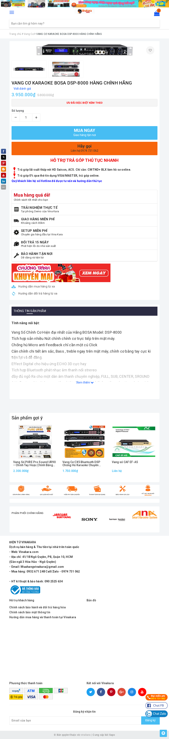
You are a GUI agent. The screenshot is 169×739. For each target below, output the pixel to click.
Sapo (112, 734)
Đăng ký (150, 720)
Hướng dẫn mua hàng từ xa (36, 286)
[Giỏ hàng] (155, 14)
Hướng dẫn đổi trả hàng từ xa (37, 293)
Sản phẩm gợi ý (27, 417)
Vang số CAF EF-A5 (125, 462)
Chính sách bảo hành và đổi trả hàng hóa (37, 607)
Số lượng (18, 110)
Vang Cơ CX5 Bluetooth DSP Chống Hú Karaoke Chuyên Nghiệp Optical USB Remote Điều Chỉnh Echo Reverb (81, 464)
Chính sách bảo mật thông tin (29, 612)
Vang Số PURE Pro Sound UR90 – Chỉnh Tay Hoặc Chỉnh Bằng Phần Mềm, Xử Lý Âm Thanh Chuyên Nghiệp (34, 464)
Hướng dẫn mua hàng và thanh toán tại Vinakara (42, 617)
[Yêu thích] (150, 50)
